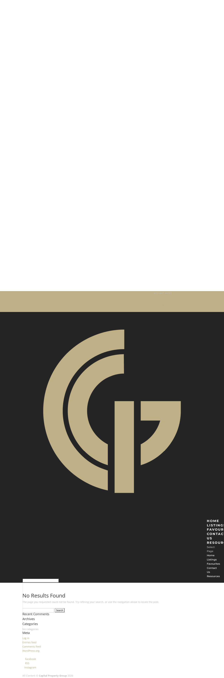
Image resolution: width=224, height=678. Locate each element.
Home (211, 555)
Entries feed (29, 642)
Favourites (213, 563)
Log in (25, 638)
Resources (213, 576)
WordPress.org (31, 650)
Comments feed (31, 646)
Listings (212, 559)
